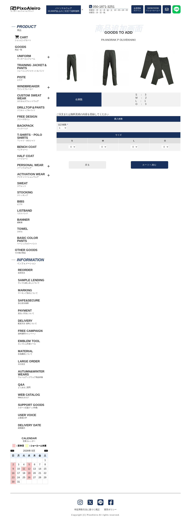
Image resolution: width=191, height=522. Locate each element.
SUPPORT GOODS (31, 406)
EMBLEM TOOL (29, 342)
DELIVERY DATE (29, 426)
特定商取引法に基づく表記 (87, 509)
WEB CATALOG (29, 396)
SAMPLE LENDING (31, 281)
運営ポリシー (110, 509)
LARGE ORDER (29, 362)
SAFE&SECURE (29, 301)
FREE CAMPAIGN (30, 332)
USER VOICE (27, 416)
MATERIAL (25, 352)
